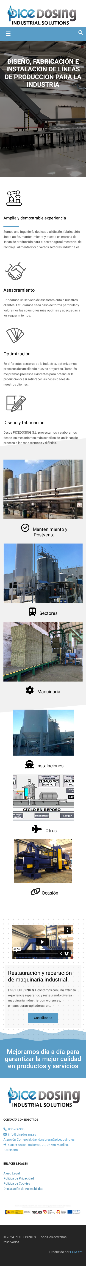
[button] (43, 1018)
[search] (81, 33)
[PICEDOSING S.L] (41, 14)
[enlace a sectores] (43, 573)
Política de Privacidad (18, 1178)
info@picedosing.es (22, 1134)
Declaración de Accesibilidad (23, 1189)
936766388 (16, 1129)
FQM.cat (76, 1252)
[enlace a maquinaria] (43, 652)
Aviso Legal (11, 1173)
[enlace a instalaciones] (43, 733)
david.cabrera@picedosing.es (53, 1139)
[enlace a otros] (43, 797)
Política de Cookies (16, 1183)
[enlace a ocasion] (43, 861)
